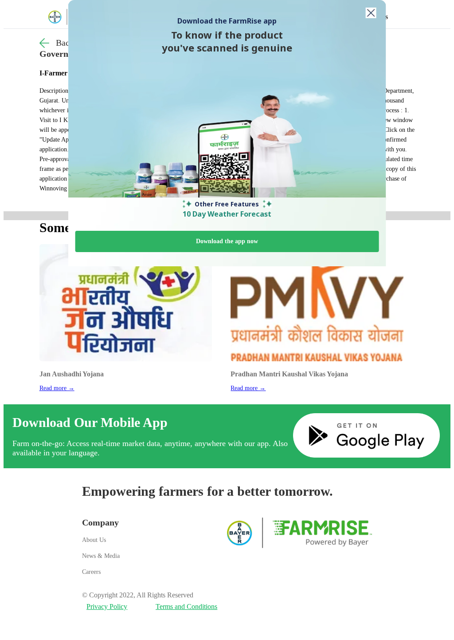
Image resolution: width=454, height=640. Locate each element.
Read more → (56, 388)
